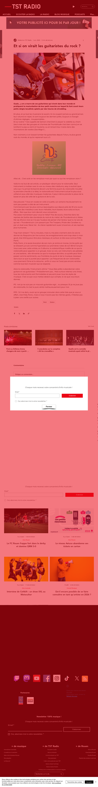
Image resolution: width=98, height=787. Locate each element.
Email (17, 392)
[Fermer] (96, 781)
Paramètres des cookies (74, 782)
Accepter (89, 782)
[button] (49, 406)
